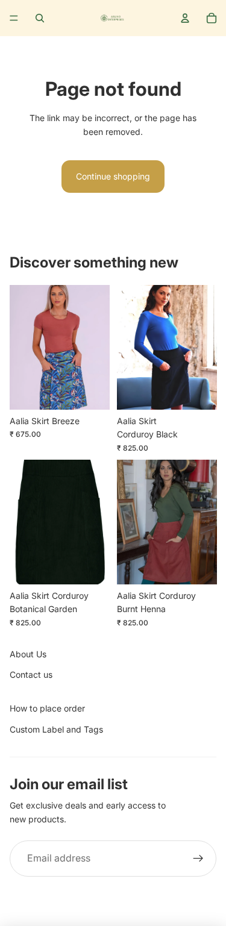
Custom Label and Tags (56, 729)
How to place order (47, 708)
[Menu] (14, 18)
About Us (28, 654)
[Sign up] (198, 858)
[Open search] (40, 18)
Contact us (31, 674)
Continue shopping (113, 176)
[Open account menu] (185, 18)
